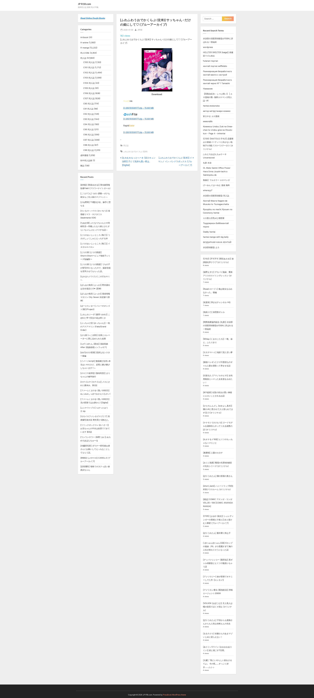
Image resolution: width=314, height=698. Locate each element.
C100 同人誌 (89, 62)
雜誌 (82, 165)
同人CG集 (84, 53)
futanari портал (210, 61)
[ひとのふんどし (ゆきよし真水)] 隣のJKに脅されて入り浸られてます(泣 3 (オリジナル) (218, 409)
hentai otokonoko (211, 106)
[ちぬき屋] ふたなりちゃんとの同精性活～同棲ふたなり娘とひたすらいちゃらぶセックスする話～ (95, 226)
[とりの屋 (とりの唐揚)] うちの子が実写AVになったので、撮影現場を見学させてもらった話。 (95, 268)
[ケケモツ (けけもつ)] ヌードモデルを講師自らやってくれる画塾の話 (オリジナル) (218, 426)
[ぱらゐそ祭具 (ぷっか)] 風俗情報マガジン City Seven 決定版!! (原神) (95, 297)
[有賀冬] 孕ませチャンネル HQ (216, 302)
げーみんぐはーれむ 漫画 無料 (216, 185)
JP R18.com (84, 3)
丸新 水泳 (207, 163)
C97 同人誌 (88, 140)
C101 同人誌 (88, 67)
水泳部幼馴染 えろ (211, 247)
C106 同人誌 (89, 93)
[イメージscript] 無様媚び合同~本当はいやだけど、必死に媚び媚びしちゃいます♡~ (95, 364)
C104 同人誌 (89, 83)
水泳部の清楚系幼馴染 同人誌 (216, 195)
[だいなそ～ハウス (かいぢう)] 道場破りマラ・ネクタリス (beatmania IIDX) (95, 214)
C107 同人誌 (89, 98)
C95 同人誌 (88, 129)
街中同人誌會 (86, 160)
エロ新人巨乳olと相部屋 (213, 218)
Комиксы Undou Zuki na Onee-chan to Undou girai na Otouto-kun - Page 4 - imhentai (218, 130)
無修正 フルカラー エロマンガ (216, 180)
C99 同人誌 (88, 150)
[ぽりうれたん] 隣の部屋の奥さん (218, 476)
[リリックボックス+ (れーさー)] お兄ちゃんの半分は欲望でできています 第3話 (95, 428)
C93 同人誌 (88, 119)
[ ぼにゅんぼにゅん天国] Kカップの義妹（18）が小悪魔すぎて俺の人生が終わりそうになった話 (218, 546)
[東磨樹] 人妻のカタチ (213, 452)
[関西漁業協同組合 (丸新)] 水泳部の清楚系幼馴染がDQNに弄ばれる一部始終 (218, 325)
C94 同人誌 (88, 124)
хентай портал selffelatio (215, 66)
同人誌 (126, 145)
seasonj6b (207, 121)
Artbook (84, 37)
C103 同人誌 (88, 77)
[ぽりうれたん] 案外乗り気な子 (217, 533)
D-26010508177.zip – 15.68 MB (138, 108)
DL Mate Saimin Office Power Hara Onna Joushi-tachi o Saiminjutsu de (216, 171)
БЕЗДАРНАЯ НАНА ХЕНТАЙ (217, 242)
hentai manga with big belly (216, 237)
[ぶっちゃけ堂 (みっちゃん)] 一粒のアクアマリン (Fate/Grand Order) (95, 326)
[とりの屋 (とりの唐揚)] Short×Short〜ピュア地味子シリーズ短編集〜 (95, 255)
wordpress (208, 47)
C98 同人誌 (88, 145)
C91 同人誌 (88, 109)
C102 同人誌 (89, 72)
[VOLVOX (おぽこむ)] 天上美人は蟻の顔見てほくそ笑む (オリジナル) (217, 606)
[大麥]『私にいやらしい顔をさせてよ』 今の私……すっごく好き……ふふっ (217, 663)
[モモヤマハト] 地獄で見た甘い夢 (218, 352)
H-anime (84, 42)
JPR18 (139, 30)
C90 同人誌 (88, 103)
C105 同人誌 (88, 88)
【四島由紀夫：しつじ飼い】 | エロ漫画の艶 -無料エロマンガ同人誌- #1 (217, 97)
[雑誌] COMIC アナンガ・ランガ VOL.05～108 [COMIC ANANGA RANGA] (218, 503)
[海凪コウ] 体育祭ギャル (214, 312)
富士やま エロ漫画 (211, 116)
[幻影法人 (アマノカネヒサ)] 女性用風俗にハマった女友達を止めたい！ (218, 379)
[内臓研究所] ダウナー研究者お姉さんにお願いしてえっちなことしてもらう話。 (95, 449)
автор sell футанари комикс (217, 111)
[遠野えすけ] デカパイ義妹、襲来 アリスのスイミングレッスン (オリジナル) (218, 275)
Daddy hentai (209, 232)
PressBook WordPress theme (174, 695)
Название (208, 88)
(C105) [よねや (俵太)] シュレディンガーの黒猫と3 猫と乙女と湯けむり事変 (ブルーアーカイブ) (218, 519)
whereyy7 (207, 190)
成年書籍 (84, 155)
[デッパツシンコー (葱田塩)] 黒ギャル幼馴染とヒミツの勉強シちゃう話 (218, 563)
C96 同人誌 (88, 134)
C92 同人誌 (88, 114)
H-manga (84, 47)
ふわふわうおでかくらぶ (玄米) (135, 151)
